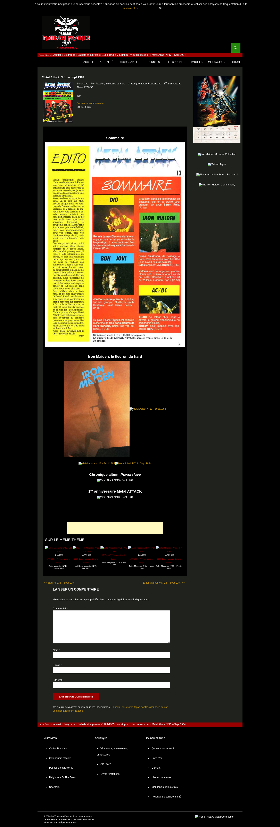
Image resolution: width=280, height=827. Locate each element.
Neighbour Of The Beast (62, 777)
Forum (235, 62)
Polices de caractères (61, 767)
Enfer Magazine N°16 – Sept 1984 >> (164, 582)
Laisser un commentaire (90, 103)
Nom (56, 650)
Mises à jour (216, 62)
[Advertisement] (115, 528)
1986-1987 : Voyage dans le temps (58, 561)
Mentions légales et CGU (166, 787)
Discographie (128, 62)
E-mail (57, 665)
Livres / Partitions (110, 773)
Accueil (57, 54)
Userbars (54, 787)
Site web (58, 680)
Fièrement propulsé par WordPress (60, 822)
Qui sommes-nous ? (163, 748)
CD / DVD (105, 764)
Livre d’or (157, 758)
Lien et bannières (161, 777)
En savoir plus (130, 8)
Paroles (197, 62)
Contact (156, 767)
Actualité (106, 62)
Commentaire (61, 608)
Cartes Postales (58, 748)
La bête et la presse (89, 54)
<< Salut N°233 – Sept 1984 (59, 582)
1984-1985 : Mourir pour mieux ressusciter (125, 54)
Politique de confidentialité (166, 796)
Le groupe (69, 54)
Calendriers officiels (60, 758)
